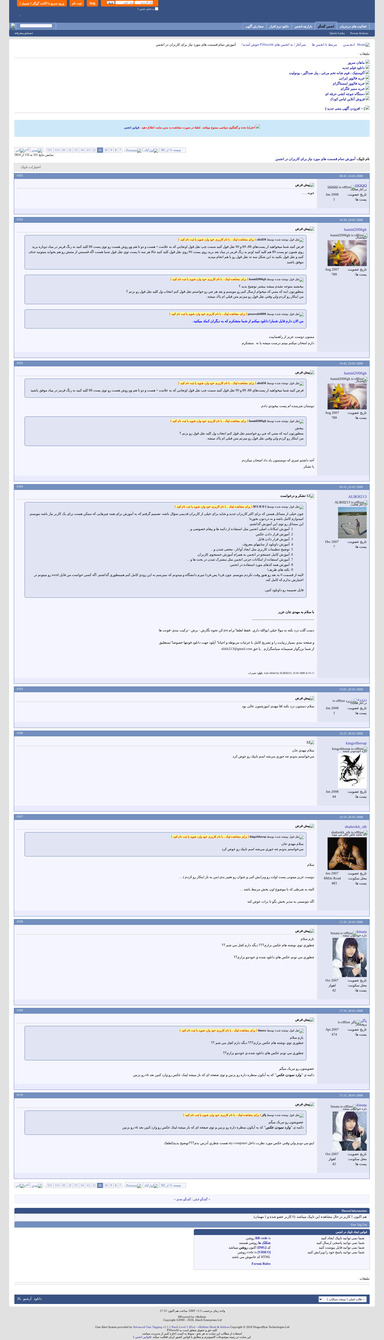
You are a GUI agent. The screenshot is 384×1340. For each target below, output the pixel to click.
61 (64, 150)
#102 (20, 219)
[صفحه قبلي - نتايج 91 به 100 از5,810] (134, 149)
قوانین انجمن (131, 127)
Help (92, 3)
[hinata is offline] (350, 957)
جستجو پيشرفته (23, 32)
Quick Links (337, 33)
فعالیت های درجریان (353, 26)
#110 (20, 1094)
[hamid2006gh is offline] (347, 253)
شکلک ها (264, 1243)
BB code (261, 1238)
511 (49, 150)
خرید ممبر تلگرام (353, 89)
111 (57, 150)
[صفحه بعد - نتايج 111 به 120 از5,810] (36, 149)
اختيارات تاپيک (31, 167)
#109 (20, 1010)
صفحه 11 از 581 (171, 150)
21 (70, 150)
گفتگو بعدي (183, 1199)
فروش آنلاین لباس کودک (347, 99)
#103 (20, 363)
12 (94, 150)
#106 (20, 732)
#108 (20, 921)
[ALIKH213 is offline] (352, 522)
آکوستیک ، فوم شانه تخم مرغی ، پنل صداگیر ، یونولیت (327, 73)
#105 (20, 688)
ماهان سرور (356, 62)
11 (100, 150)
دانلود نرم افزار (279, 26)
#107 (20, 816)
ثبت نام (77, 3)
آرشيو (27, 1299)
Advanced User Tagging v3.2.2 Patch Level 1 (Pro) (164, 1327)
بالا (19, 1299)
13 (88, 150)
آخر (26, 149)
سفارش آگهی (255, 26)
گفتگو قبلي (200, 1199)
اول (146, 149)
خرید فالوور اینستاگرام (349, 83)
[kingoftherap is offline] (352, 771)
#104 (20, 486)
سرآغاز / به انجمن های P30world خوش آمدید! (274, 44)
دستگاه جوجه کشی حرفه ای (345, 94)
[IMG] (261, 1247)
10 (106, 150)
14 (82, 150)
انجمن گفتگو (326, 26)
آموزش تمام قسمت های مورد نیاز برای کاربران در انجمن (315, 159)
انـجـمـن (349, 44)
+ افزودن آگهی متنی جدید (345, 108)
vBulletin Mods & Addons (213, 1327)
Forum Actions (359, 33)
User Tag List (359, 1224)
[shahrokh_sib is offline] (347, 853)
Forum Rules (261, 1264)
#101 (20, 175)
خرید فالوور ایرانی (352, 78)
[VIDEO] (264, 1252)
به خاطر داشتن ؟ (146, 9)
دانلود (38, 1299)
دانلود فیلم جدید (353, 68)
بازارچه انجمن (303, 26)
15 (76, 150)
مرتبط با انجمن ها (324, 44)
